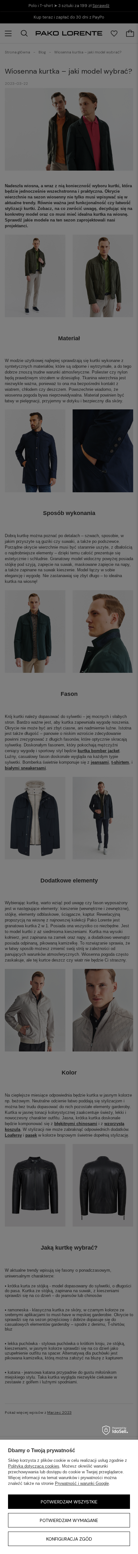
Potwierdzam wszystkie (69, 1502)
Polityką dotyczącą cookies (33, 1466)
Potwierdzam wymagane (69, 1520)
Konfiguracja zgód (69, 1539)
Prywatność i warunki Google (82, 1483)
